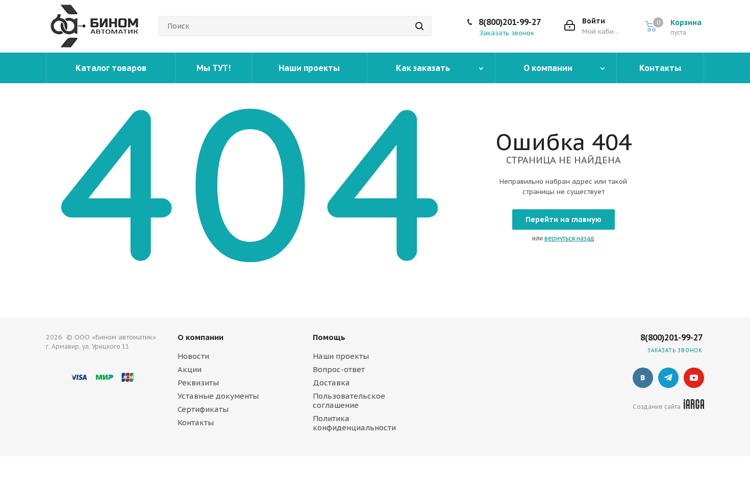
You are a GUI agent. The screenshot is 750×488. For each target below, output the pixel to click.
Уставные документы (218, 396)
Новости (193, 356)
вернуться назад (569, 238)
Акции (190, 369)
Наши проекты (341, 356)
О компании (200, 337)
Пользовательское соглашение (349, 400)
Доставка (331, 382)
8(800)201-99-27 (510, 22)
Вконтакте (643, 378)
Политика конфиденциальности (354, 422)
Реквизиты (198, 382)
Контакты (196, 422)
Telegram (668, 378)
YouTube (694, 378)
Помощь (329, 337)
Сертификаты (203, 409)
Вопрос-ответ (339, 369)
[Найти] (419, 26)
